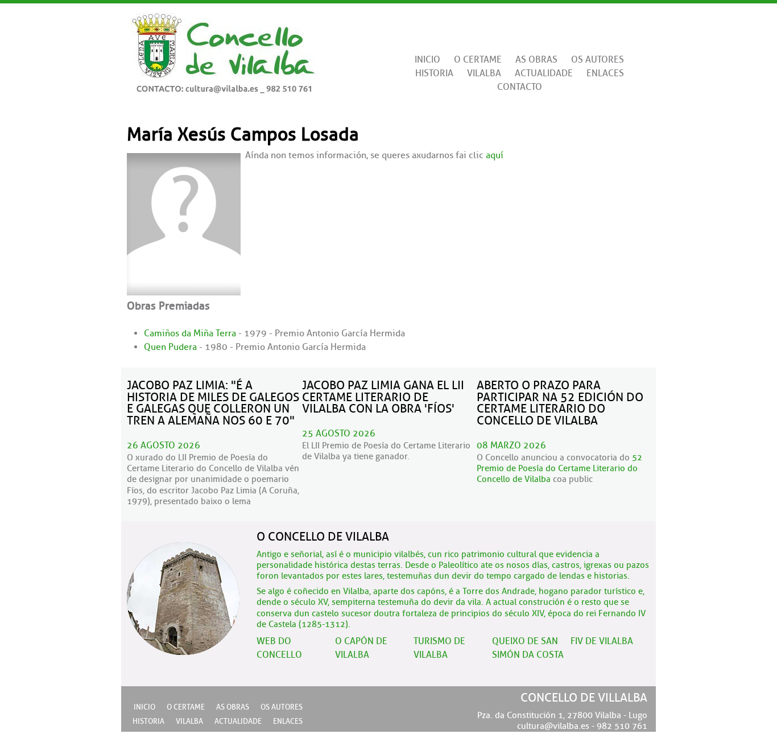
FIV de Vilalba (602, 641)
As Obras (536, 59)
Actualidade (544, 73)
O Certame (478, 59)
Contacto (519, 87)
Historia (434, 73)
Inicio (427, 59)
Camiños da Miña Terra (190, 333)
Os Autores (597, 59)
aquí (494, 155)
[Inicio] (222, 48)
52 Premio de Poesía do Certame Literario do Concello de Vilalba (559, 468)
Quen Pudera (170, 347)
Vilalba (484, 73)
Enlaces (605, 73)
